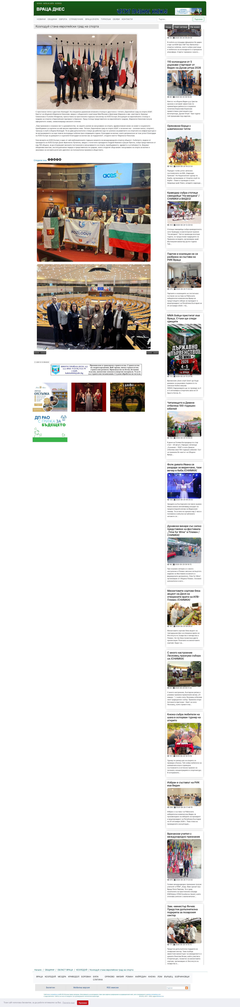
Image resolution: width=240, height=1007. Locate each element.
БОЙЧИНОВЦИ (182, 976)
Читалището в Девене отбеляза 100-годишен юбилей (181, 378)
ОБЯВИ (116, 19)
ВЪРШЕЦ (168, 976)
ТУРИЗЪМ (106, 19)
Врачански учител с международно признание (183, 808)
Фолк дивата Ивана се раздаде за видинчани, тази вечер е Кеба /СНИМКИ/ (184, 440)
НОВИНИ (41, 19)
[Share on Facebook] (49, 159)
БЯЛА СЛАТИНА (98, 978)
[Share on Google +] (51, 159)
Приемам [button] (83, 1003)
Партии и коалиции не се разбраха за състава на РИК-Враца (182, 229)
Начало (39, 3)
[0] (40, 352)
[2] (96, 307)
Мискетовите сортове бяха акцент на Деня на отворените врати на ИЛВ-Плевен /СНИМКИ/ (183, 568)
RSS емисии (113, 987)
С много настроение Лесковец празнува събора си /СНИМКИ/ (184, 628)
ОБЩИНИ (52, 19)
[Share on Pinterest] (57, 159)
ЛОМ (160, 976)
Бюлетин (50, 987)
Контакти (58, 3)
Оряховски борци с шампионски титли (179, 100)
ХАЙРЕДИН (140, 976)
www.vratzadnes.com (53, 994)
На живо (195, 27)
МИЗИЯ (120, 976)
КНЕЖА (152, 976)
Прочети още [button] (68, 1003)
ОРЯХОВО (109, 976)
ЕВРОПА (63, 19)
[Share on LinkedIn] (54, 159)
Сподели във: (40, 160)
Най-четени (180, 27)
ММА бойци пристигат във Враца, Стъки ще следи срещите (183, 291)
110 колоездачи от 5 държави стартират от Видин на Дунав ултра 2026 (184, 37)
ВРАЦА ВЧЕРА (92, 19)
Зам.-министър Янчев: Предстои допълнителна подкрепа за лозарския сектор (182, 884)
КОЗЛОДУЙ (50, 976)
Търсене (198, 19)
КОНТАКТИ (127, 19)
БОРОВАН (86, 976)
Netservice (160, 996)
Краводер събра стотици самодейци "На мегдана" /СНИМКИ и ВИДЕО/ (183, 168)
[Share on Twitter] (60, 159)
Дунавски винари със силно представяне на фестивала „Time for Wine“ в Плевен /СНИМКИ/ (184, 503)
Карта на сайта (48, 3)
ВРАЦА (39, 976)
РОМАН (129, 976)
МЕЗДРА (62, 976)
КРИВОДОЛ (73, 976)
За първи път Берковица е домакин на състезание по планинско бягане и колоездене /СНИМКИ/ (183, 951)
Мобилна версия (81, 987)
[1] (96, 212)
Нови (168, 27)
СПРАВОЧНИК (76, 19)
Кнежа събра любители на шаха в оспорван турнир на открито (184, 690)
